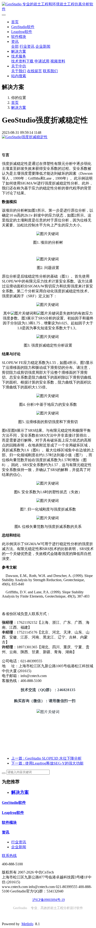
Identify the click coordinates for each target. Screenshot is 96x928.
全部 (15, 46)
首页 (15, 22)
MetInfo (27, 924)
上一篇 (46, 758)
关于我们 (18, 71)
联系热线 (9, 856)
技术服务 (18, 56)
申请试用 (41, 61)
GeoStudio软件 (22, 27)
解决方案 (18, 51)
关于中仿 (18, 66)
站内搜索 (18, 76)
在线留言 (34, 71)
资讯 (15, 42)
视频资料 (57, 61)
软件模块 (18, 37)
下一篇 (47, 763)
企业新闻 (42, 46)
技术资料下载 (22, 61)
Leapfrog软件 (21, 32)
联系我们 (50, 71)
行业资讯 (27, 46)
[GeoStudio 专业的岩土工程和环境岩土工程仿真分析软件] (48, 7)
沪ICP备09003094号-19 (48, 900)
